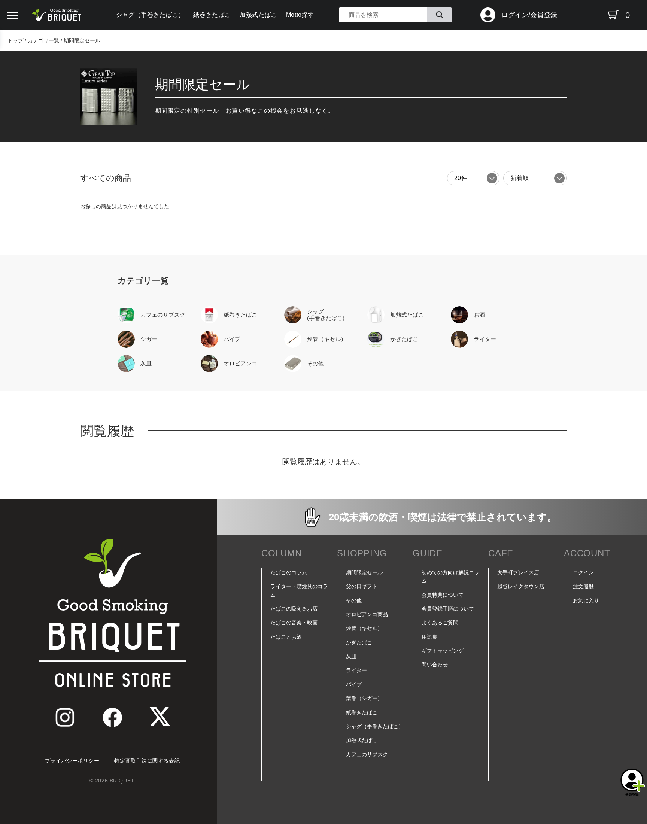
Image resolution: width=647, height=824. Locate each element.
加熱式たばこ (258, 15)
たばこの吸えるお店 (294, 609)
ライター (356, 670)
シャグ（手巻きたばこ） (150, 15)
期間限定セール (364, 572)
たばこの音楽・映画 (294, 623)
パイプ (354, 684)
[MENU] (12, 15)
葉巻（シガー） (364, 698)
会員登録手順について (448, 609)
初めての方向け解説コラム (450, 576)
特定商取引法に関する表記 (147, 761)
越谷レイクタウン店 (520, 586)
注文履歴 (583, 586)
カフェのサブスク (367, 754)
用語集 (429, 637)
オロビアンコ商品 (367, 614)
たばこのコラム (288, 572)
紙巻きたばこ (212, 15)
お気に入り (586, 600)
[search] (439, 14)
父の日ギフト (361, 586)
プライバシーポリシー (72, 761)
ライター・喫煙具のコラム (299, 590)
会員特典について (443, 595)
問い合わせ (435, 665)
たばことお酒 (286, 637)
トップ (15, 40)
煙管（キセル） (364, 628)
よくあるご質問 (440, 623)
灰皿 (351, 656)
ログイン (583, 572)
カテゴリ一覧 (43, 40)
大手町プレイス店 (518, 572)
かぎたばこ (359, 642)
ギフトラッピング (443, 651)
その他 (354, 600)
